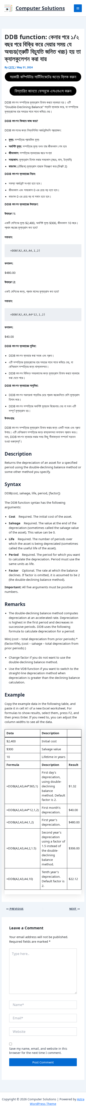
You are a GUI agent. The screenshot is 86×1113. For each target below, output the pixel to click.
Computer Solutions (40, 8)
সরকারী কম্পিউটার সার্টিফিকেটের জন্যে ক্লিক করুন (43, 77)
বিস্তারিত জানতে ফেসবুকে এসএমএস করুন (43, 91)
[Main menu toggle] (78, 8)
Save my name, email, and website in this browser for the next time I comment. (38, 1051)
